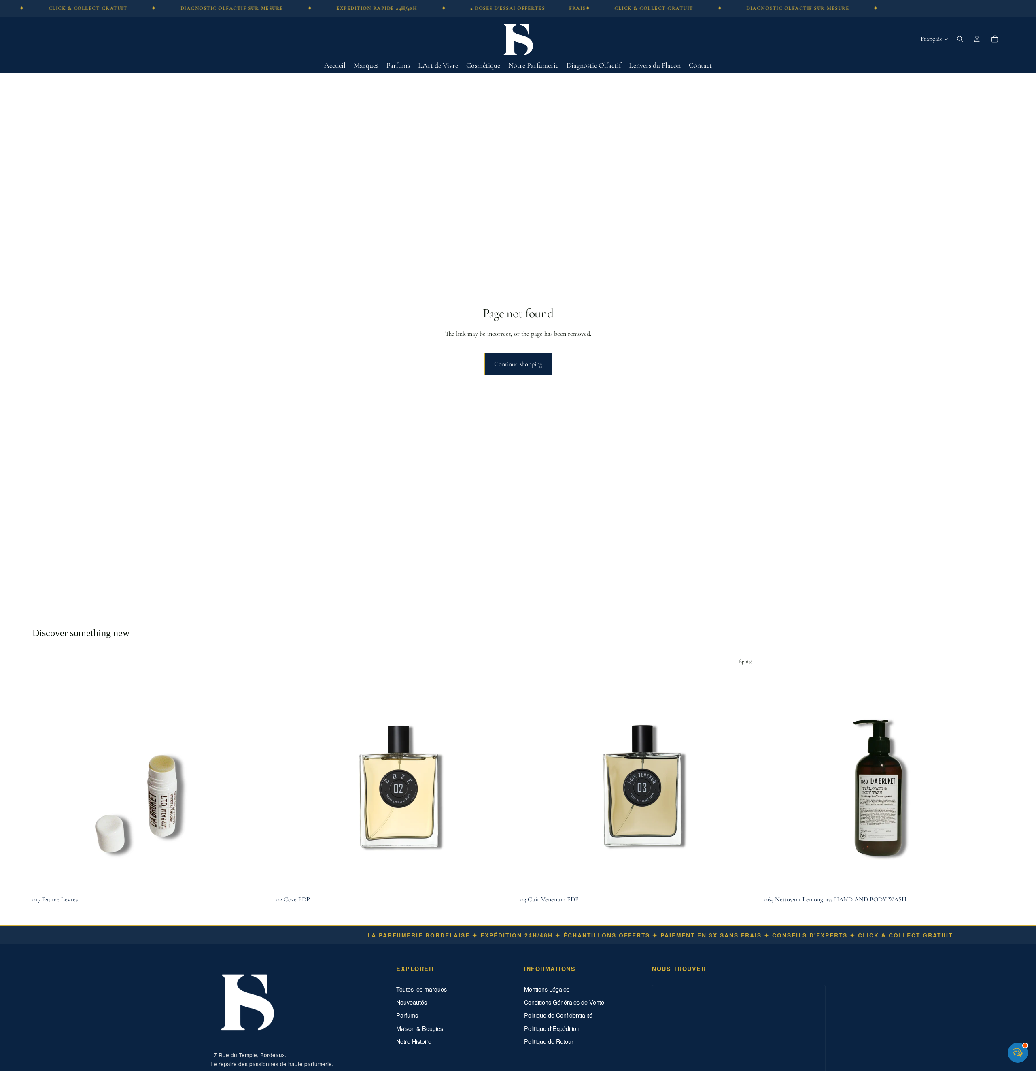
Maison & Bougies (419, 1028)
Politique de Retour (548, 1041)
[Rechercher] (960, 39)
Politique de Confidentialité (558, 1015)
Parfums (407, 1015)
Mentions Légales (546, 989)
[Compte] (977, 39)
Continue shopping (518, 364)
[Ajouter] (259, 879)
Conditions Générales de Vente (564, 1002)
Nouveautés (411, 1002)
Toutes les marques (421, 989)
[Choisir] (503, 879)
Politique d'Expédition (552, 1028)
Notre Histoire (413, 1041)
